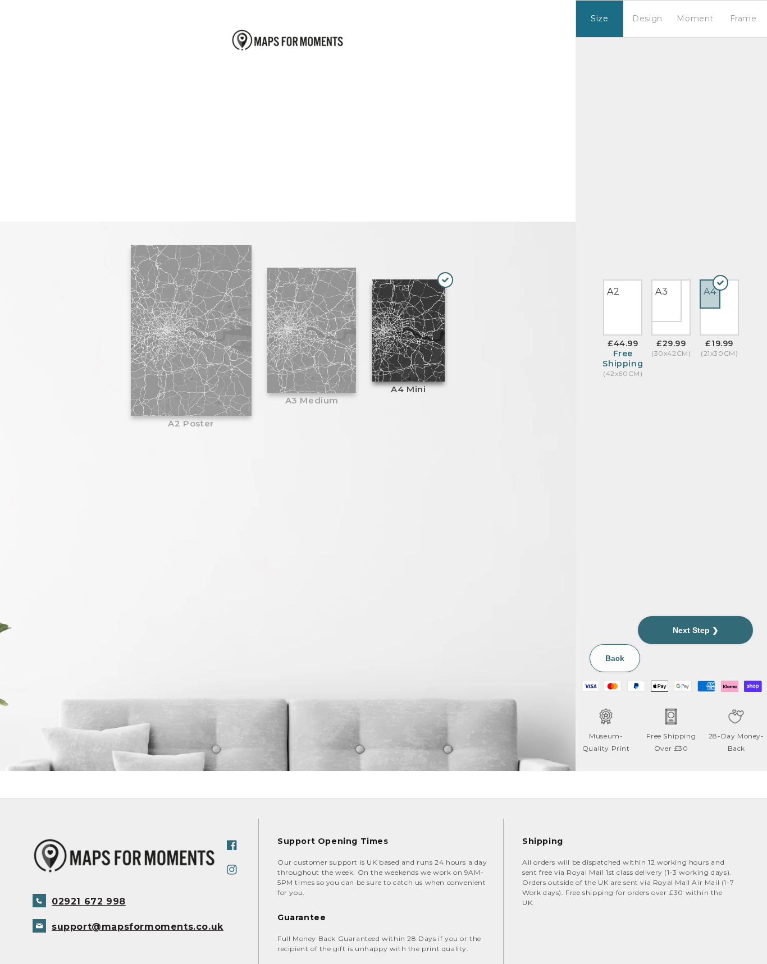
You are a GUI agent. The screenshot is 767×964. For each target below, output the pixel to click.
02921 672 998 (89, 901)
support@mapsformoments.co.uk (137, 926)
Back (614, 658)
